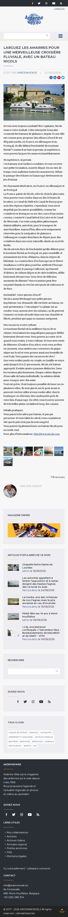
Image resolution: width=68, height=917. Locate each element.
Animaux (33, 732)
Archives (12, 836)
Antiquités (45, 732)
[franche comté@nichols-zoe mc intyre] (18, 451)
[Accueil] (34, 24)
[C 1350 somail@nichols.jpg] (8, 451)
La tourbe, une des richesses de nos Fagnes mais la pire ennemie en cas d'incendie (39, 600)
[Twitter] (39, 4)
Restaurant (15, 746)
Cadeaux (49, 741)
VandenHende (27, 72)
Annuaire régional (17, 844)
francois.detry (30, 590)
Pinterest (59, 77)
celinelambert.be (25, 913)
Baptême (13, 741)
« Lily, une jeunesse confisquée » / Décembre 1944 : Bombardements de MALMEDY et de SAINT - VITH (41, 631)
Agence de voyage (18, 732)
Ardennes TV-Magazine (21, 737)
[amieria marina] (58, 451)
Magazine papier (34, 530)
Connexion (59, 9)
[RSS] (61, 4)
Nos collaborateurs (17, 832)
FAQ (9, 852)
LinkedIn (55, 77)
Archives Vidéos (16, 840)
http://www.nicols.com (47, 434)
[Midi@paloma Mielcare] (28, 451)
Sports (27, 746)
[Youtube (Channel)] (54, 4)
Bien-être (25, 741)
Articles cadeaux (44, 737)
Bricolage (37, 741)
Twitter (63, 77)
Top (62, 912)
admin (26, 570)
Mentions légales (16, 856)
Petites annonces (17, 848)
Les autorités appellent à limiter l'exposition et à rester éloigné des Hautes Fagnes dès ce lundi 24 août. (40, 582)
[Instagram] (46, 4)
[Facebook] (32, 4)
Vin (34, 746)
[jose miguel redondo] (48, 451)
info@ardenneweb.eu (15, 885)
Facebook (51, 77)
